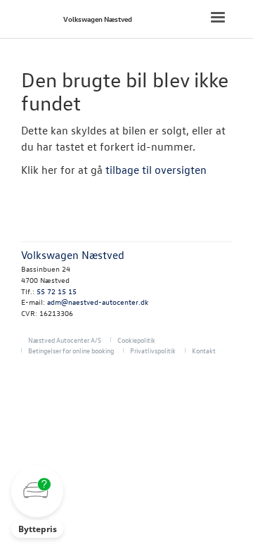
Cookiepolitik (136, 339)
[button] (37, 501)
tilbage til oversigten (156, 170)
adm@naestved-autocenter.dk (97, 301)
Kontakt (204, 350)
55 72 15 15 (57, 291)
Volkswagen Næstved (97, 18)
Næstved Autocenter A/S (64, 339)
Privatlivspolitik (153, 350)
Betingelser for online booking (71, 350)
